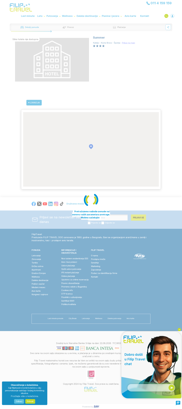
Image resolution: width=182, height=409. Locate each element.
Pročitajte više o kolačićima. (25, 396)
